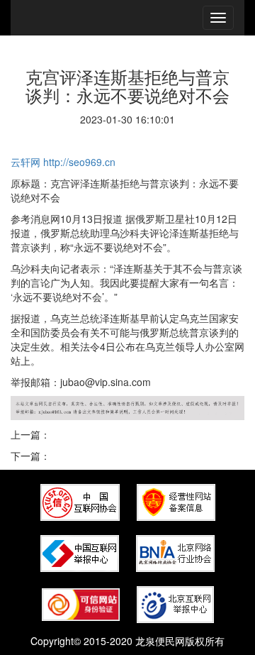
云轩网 (25, 162)
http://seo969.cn (79, 162)
